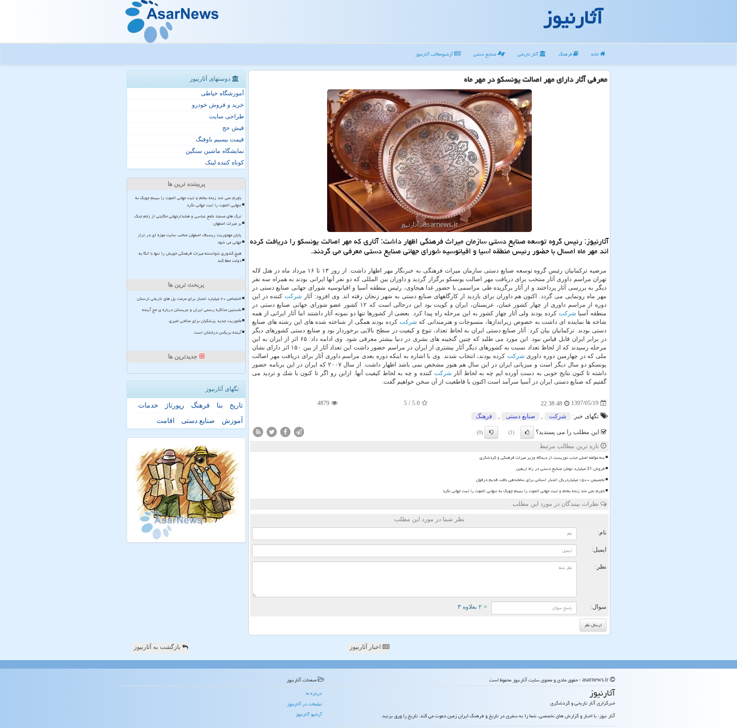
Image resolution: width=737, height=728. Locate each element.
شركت (293, 296)
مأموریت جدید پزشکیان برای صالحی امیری (205, 321)
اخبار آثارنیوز (366, 647)
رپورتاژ (174, 405)
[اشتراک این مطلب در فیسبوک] (285, 431)
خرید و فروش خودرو (218, 105)
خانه (595, 54)
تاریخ (236, 405)
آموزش (232, 420)
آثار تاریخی (529, 54)
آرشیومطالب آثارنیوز (434, 54)
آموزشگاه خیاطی (222, 93)
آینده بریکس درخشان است (217, 332)
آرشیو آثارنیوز (309, 714)
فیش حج (233, 128)
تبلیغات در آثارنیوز (304, 703)
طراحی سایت (226, 116)
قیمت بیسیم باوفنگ (220, 139)
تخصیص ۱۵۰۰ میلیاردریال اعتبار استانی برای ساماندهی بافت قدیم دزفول (540, 480)
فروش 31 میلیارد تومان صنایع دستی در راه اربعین (560, 468)
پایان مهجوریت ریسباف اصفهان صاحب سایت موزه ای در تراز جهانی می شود (189, 239)
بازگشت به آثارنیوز (158, 647)
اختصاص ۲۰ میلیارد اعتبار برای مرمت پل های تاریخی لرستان (189, 298)
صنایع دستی (485, 54)
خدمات (148, 405)
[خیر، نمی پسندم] (491, 432)
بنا (220, 405)
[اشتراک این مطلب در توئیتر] (272, 431)
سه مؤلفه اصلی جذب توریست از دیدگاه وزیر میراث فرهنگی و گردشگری (542, 457)
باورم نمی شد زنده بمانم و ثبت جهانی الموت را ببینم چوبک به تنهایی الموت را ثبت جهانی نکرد (524, 491)
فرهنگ (566, 54)
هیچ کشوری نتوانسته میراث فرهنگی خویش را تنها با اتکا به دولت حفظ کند (190, 257)
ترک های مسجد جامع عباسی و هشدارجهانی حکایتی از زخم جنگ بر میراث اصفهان (187, 220)
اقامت (165, 420)
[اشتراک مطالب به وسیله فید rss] (258, 431)
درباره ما (314, 693)
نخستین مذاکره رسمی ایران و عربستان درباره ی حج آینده (191, 309)
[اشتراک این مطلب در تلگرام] (299, 431)
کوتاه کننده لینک (224, 162)
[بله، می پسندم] (527, 432)
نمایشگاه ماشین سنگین (215, 151)
